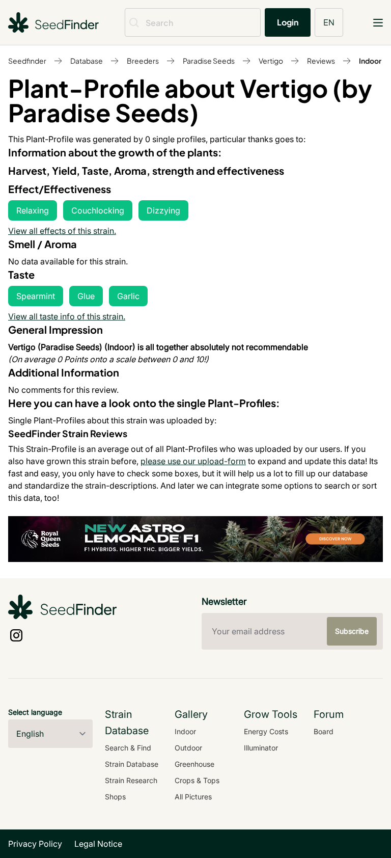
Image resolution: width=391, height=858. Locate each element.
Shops (115, 796)
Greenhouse (194, 764)
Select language (35, 712)
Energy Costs (266, 731)
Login (287, 22)
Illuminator (261, 747)
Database (86, 60)
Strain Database (131, 764)
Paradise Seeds (209, 60)
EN (328, 22)
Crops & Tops (197, 780)
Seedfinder (27, 60)
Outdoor (188, 747)
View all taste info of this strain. (66, 316)
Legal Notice (98, 844)
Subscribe (352, 631)
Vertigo (271, 60)
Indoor (370, 60)
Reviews (321, 60)
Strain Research (131, 780)
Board (323, 731)
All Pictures (193, 796)
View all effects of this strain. (62, 231)
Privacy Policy (35, 844)
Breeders (143, 60)
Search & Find (128, 747)
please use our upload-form (193, 461)
